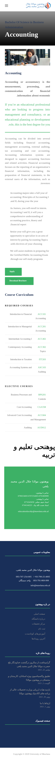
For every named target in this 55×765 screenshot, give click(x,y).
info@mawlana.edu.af (39, 585)
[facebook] (6, 758)
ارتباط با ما (45, 703)
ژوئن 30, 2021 (44, 697)
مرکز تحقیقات (38, 624)
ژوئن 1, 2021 (45, 707)
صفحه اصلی (39, 614)
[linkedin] (16, 758)
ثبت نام (41, 628)
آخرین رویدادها (38, 638)
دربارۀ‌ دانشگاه (38, 619)
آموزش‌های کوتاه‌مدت (35, 633)
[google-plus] (11, 758)
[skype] (21, 758)
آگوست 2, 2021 (44, 683)
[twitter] (26, 758)
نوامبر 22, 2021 (44, 670)
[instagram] (31, 758)
